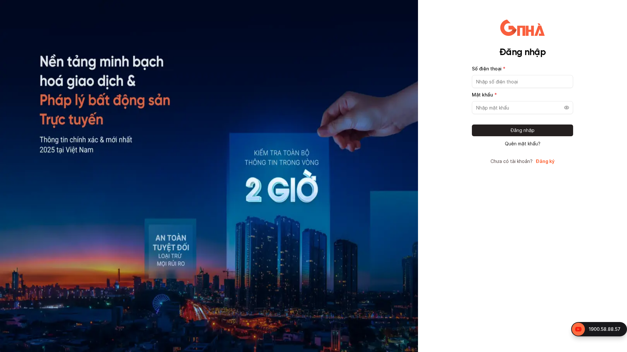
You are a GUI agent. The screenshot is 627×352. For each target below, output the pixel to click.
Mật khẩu (484, 94)
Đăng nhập (523, 130)
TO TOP (615, 347)
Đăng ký (545, 161)
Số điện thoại (489, 68)
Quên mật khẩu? (522, 143)
